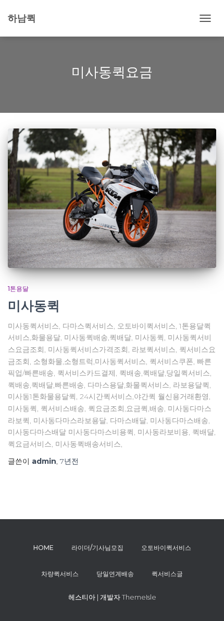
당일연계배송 (115, 574)
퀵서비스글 (167, 574)
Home (43, 548)
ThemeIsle (139, 597)
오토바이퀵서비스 (166, 548)
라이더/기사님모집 (97, 548)
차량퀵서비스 (60, 574)
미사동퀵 (34, 305)
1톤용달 (18, 288)
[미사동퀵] (112, 198)
